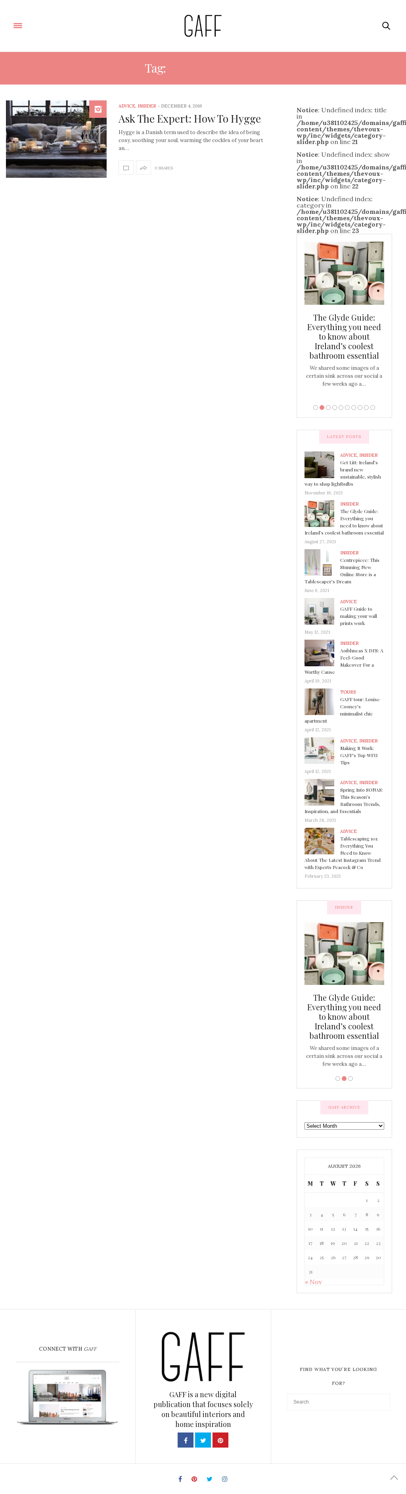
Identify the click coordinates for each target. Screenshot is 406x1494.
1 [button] (315, 407)
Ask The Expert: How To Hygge (190, 118)
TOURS (348, 692)
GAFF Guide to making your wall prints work (358, 616)
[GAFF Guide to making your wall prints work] (322, 610)
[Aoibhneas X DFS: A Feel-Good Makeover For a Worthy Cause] (322, 652)
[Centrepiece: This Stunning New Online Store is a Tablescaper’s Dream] (322, 561)
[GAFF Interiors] (203, 26)
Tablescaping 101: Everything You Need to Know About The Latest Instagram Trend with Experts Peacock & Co (342, 852)
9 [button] (366, 407)
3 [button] (328, 407)
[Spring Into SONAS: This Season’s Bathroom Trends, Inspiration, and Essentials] (322, 791)
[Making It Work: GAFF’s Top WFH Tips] (322, 750)
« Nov (313, 1282)
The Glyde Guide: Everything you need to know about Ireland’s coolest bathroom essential (344, 336)
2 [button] (322, 407)
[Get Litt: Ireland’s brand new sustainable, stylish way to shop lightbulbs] (322, 464)
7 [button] (353, 407)
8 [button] (360, 407)
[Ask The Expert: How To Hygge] (56, 139)
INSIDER (147, 106)
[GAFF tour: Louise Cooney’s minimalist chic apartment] (322, 701)
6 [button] (347, 407)
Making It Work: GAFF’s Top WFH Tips (358, 755)
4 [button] (334, 407)
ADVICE (127, 106)
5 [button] (341, 407)
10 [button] (372, 407)
